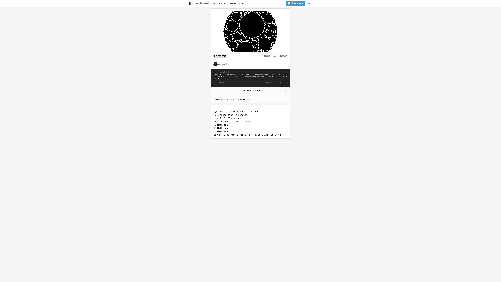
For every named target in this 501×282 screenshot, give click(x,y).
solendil (222, 64)
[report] (260, 56)
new (220, 3)
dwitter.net (201, 3)
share (273, 56)
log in (223, 99)
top (225, 3)
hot (214, 3)
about (241, 3)
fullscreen (282, 56)
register (232, 99)
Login (309, 3)
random (233, 3)
